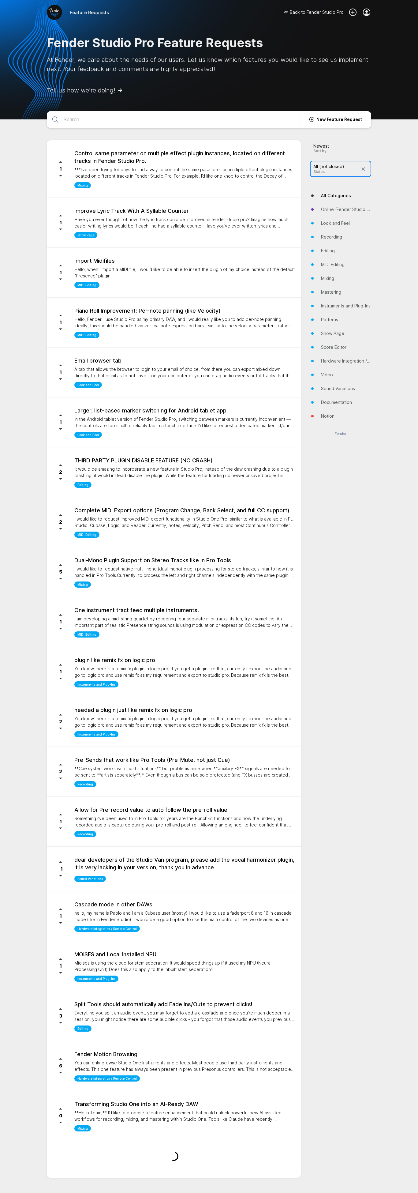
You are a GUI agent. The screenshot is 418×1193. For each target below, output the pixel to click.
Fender (340, 433)
